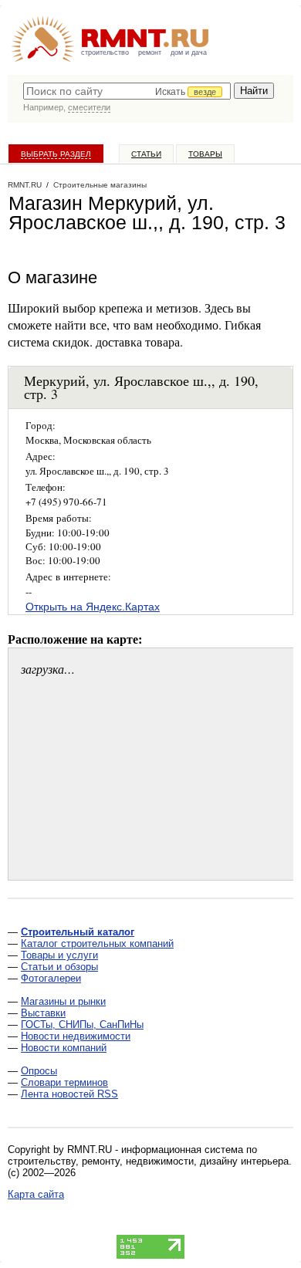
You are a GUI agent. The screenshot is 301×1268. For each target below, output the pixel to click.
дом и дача (189, 52)
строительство (105, 52)
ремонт (149, 52)
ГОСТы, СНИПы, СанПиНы (82, 1024)
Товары (205, 154)
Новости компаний (64, 1047)
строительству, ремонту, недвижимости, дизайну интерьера (148, 1161)
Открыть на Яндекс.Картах (92, 606)
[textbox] (127, 91)
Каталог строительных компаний (97, 943)
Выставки (43, 1013)
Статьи (146, 154)
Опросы (39, 1071)
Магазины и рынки (63, 1001)
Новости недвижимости (75, 1036)
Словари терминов (64, 1082)
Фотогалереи (51, 978)
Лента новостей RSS (69, 1094)
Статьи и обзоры (59, 966)
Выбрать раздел (56, 154)
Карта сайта (36, 1194)
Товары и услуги (59, 955)
